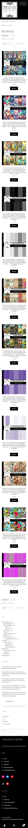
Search (14, 825)
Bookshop (6, 764)
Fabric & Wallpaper (8, 767)
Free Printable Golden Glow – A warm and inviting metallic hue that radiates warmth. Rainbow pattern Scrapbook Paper (14, 673)
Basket (21, 824)
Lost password (6, 723)
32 (17, 43)
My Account (6, 716)
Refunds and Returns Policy (11, 808)
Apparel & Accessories (9, 770)
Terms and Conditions (9, 802)
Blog (5, 796)
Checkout (5, 721)
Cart (4, 718)
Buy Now (14, 88)
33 (20, 43)
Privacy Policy (7, 805)
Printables (6, 761)
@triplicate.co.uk (9, 701)
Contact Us (6, 799)
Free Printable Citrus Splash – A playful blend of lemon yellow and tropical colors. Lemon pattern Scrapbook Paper (13, 680)
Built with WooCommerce (16, 819)
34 (23, 43)
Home (4, 25)
